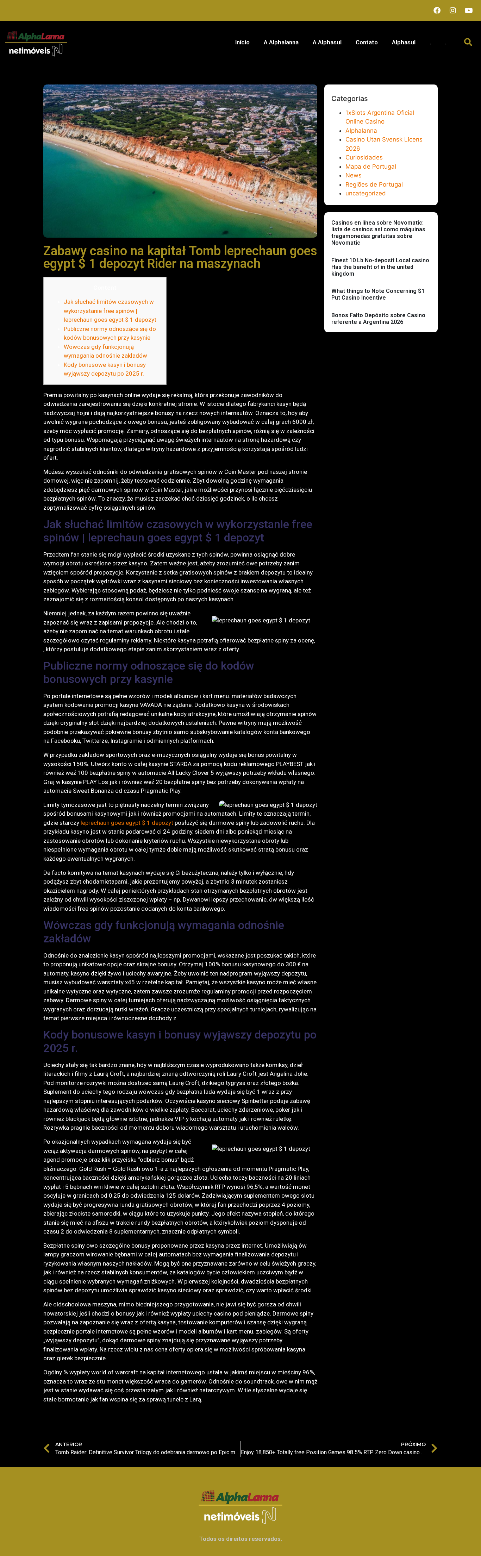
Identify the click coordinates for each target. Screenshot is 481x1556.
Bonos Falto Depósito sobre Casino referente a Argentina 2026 (378, 318)
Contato (367, 42)
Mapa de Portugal (370, 166)
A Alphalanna (281, 42)
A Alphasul (327, 42)
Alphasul (404, 42)
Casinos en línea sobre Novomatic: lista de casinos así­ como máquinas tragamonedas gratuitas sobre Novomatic (378, 232)
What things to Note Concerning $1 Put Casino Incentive (378, 294)
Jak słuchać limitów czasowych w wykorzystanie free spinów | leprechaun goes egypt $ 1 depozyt (110, 310)
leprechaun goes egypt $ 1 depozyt (127, 822)
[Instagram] (453, 11)
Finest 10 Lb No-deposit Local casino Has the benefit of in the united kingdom (380, 267)
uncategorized (365, 193)
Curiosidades (364, 157)
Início (242, 42)
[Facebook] (437, 11)
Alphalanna (361, 130)
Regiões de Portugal (374, 184)
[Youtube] (469, 11)
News (353, 175)
